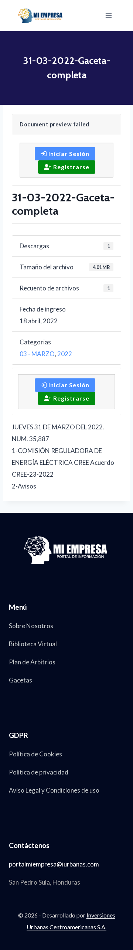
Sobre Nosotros (31, 626)
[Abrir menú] (108, 15)
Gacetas (20, 680)
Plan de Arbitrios (32, 662)
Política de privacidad (38, 772)
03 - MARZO (37, 354)
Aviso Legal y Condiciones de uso (54, 790)
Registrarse (70, 166)
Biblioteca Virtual (33, 644)
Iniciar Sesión (68, 153)
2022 (64, 354)
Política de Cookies (35, 754)
